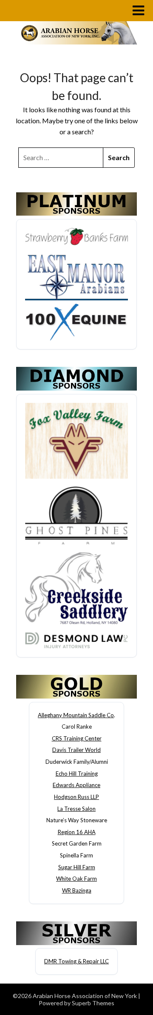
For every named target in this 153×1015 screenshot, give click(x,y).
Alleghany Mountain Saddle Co (76, 715)
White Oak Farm (76, 878)
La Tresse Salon (76, 808)
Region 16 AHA (77, 832)
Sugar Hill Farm (76, 867)
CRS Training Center (77, 738)
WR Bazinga (76, 890)
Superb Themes (93, 1003)
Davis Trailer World (76, 749)
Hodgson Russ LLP (76, 796)
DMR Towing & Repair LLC (76, 961)
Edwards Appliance (76, 785)
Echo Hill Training (77, 773)
